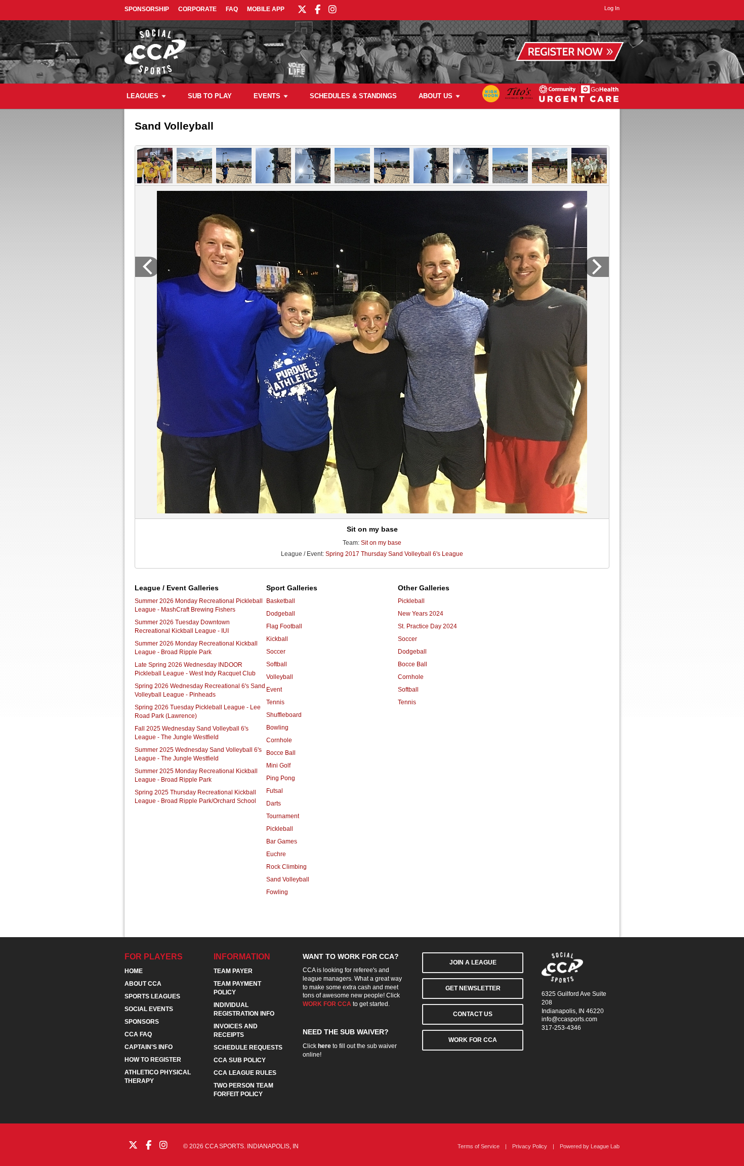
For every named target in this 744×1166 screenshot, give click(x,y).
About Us (435, 96)
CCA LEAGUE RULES (245, 1072)
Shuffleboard (284, 714)
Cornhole (279, 740)
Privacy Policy (529, 1146)
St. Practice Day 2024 (427, 626)
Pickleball (279, 828)
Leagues (142, 96)
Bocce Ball (281, 752)
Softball (276, 664)
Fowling (277, 892)
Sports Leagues (152, 996)
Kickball (277, 638)
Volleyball (279, 676)
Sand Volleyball (287, 879)
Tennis (275, 702)
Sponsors (142, 1021)
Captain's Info (149, 1047)
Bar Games (281, 841)
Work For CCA (472, 1039)
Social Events (149, 1009)
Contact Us (472, 1014)
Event (274, 689)
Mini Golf (278, 765)
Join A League (473, 962)
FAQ (232, 9)
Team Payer (233, 971)
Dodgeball (280, 613)
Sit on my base (381, 542)
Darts (273, 803)
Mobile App (265, 9)
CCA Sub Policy (240, 1060)
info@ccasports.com (569, 1019)
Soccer (275, 651)
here (324, 1046)
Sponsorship (147, 9)
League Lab (605, 1146)
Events (267, 96)
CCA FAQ (138, 1034)
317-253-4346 (561, 1027)
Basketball (280, 601)
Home (134, 971)
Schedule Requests (248, 1047)
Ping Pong (280, 778)
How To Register (153, 1059)
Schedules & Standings (353, 96)
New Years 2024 (420, 613)
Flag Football (284, 626)
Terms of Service (479, 1146)
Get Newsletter (473, 988)
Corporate (197, 9)
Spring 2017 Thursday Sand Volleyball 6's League (394, 553)
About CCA (143, 983)
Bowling (277, 727)
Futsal (274, 790)
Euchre (276, 854)
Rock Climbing (286, 866)
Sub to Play (210, 96)
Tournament (282, 816)
